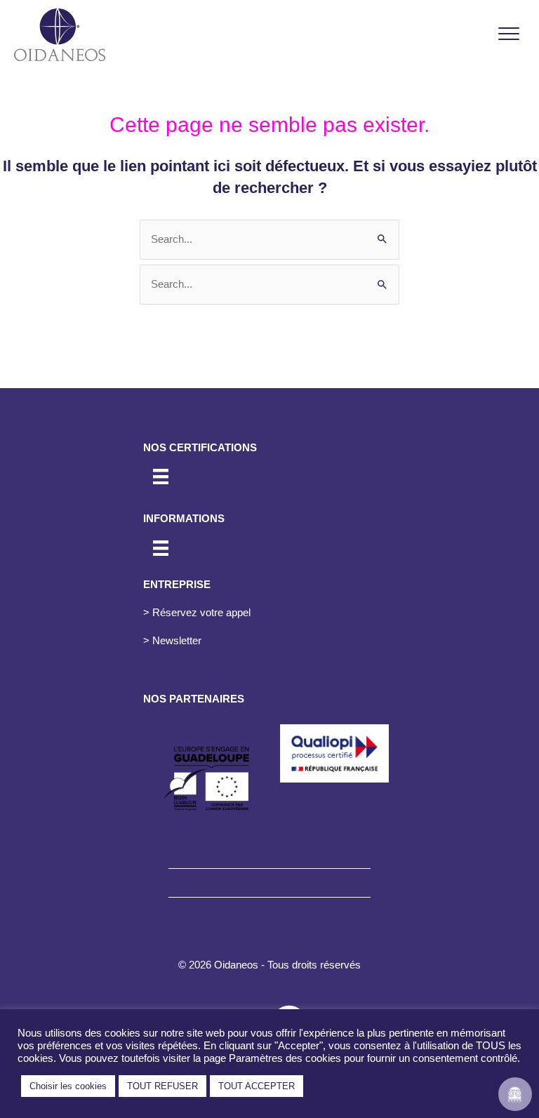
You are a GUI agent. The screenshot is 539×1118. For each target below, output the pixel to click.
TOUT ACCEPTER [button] (256, 1086)
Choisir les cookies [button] (68, 1086)
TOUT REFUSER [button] (162, 1086)
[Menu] (509, 34)
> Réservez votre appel (197, 612)
